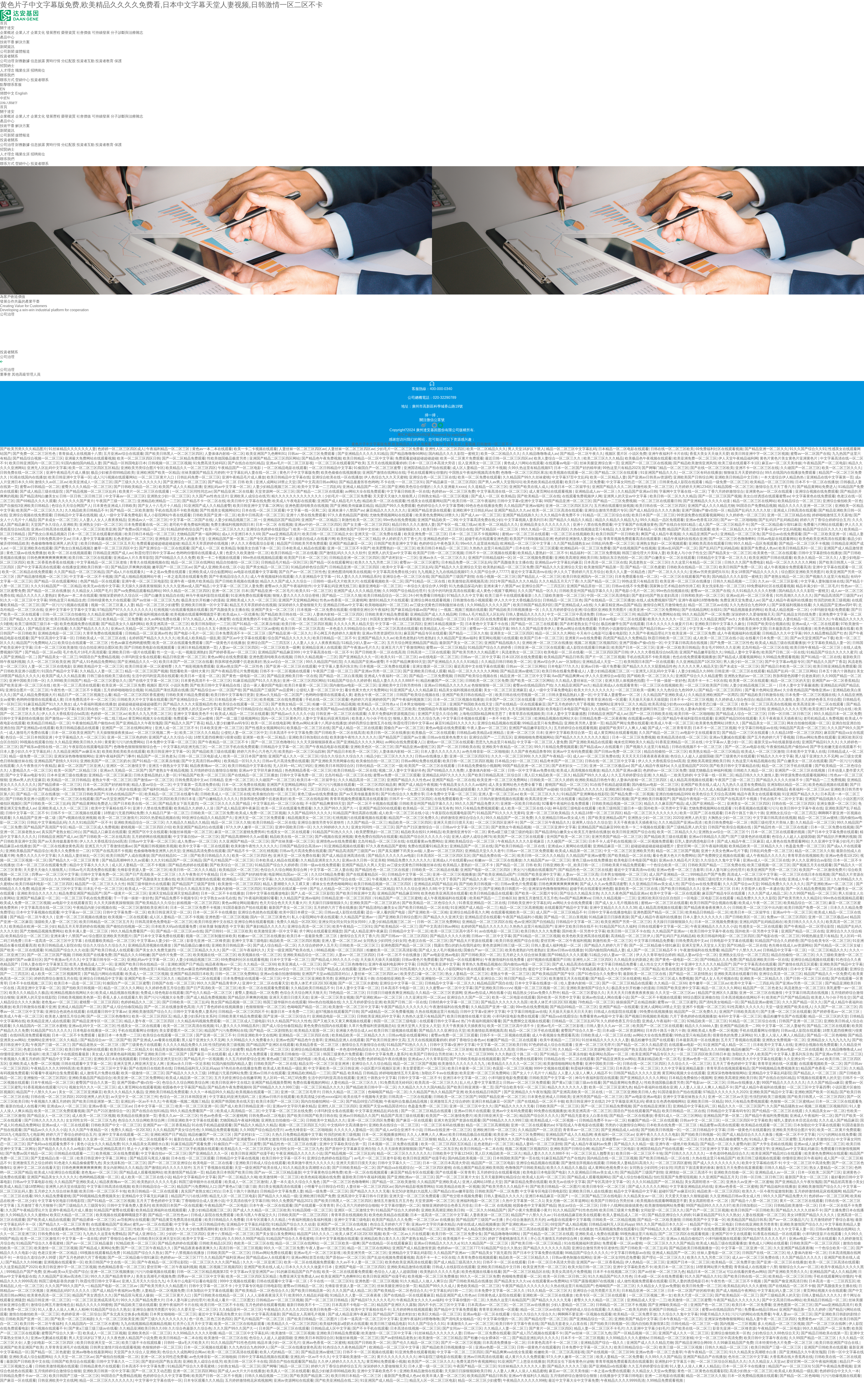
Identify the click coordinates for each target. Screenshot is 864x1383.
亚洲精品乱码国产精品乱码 (435, 884)
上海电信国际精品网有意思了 (483, 714)
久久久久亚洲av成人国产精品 (187, 586)
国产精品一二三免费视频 (825, 780)
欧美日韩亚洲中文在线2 (213, 922)
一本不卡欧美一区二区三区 (510, 718)
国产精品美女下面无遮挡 (178, 803)
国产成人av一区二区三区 (481, 515)
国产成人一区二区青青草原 (669, 728)
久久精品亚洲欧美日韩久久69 (78, 742)
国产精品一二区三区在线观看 (319, 491)
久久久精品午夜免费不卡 (560, 515)
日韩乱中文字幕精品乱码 (47, 822)
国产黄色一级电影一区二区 (243, 676)
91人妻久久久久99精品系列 (359, 576)
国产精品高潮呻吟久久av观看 (244, 837)
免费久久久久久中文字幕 (36, 855)
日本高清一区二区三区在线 (605, 562)
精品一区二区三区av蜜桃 (259, 628)
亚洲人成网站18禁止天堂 (276, 482)
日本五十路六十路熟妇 (837, 671)
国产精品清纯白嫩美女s (39, 496)
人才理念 (7, 70)
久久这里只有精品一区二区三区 (696, 562)
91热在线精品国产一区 (124, 794)
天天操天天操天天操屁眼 (648, 699)
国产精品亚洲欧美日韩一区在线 (292, 676)
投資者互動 (85, 61)
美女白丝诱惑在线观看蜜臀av (766, 496)
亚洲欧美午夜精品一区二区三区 (507, 747)
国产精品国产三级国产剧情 (452, 576)
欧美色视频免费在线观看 (79, 624)
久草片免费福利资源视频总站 (392, 714)
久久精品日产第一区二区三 (167, 813)
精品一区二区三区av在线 (708, 605)
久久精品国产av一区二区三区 (546, 860)
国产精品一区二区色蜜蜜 (645, 567)
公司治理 (7, 61)
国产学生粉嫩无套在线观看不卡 (835, 747)
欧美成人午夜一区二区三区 (672, 723)
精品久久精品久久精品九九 (616, 520)
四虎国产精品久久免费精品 (624, 638)
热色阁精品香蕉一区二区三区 (308, 770)
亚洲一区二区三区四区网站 (304, 680)
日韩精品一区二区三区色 (562, 600)
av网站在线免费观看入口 (405, 742)
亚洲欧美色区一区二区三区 (372, 747)
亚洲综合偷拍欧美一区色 (842, 501)
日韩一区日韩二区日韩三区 (81, 496)
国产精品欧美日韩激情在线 (761, 695)
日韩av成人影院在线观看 (344, 912)
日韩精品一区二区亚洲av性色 (148, 633)
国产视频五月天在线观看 (812, 865)
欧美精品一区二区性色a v (377, 704)
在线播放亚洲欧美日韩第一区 (85, 567)
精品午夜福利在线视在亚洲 (685, 539)
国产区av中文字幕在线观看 (244, 638)
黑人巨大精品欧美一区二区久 (547, 775)
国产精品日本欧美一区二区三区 (786, 666)
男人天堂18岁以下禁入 (526, 449)
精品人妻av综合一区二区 (151, 785)
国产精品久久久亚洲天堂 (29, 619)
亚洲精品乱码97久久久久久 (444, 775)
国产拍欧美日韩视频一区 (479, 884)
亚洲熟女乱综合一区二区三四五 (791, 813)
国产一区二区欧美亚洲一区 (825, 534)
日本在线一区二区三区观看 (263, 510)
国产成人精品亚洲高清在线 (344, 855)
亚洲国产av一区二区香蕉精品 (835, 680)
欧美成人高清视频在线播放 (578, 770)
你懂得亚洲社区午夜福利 (369, 610)
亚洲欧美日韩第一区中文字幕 (204, 605)
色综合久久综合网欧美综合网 (284, 870)
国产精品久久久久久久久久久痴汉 (582, 737)
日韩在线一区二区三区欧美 (672, 449)
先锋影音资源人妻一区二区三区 (142, 870)
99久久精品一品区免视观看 (662, 520)
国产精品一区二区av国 (43, 652)
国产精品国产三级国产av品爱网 (268, 690)
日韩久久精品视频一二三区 (734, 581)
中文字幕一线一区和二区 (306, 510)
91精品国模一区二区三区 (733, 487)
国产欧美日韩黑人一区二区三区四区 (174, 454)
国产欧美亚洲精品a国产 (607, 818)
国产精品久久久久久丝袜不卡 (780, 780)
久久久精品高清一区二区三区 (361, 780)
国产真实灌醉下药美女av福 (399, 851)
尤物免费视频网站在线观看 (391, 515)
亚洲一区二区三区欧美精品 (547, 813)
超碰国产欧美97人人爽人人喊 (622, 728)
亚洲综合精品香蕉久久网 (469, 912)
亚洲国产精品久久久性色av (408, 780)
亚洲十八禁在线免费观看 (306, 515)
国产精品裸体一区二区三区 (59, 785)
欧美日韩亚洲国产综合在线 (633, 832)
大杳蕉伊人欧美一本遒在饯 (762, 889)
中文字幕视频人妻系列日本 (525, 520)
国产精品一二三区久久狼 (342, 595)
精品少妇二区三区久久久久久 (389, 756)
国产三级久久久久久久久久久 (137, 482)
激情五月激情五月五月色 (538, 898)
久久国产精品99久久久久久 (309, 813)
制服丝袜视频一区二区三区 (191, 832)
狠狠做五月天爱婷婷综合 (743, 472)
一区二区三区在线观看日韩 (659, 501)
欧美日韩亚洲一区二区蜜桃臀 (149, 666)
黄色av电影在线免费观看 (445, 728)
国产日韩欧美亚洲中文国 (747, 628)
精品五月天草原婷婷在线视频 (205, 543)
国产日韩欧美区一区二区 (745, 917)
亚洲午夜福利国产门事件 (115, 756)
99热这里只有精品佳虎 (67, 600)
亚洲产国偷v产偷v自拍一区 (704, 510)
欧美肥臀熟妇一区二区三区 (393, 548)
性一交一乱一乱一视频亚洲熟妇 (182, 652)
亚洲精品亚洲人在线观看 (321, 647)
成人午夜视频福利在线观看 (271, 576)
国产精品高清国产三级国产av (352, 851)
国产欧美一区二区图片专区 (536, 893)
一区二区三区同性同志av (192, 491)
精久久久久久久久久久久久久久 (297, 496)
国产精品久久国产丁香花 (826, 662)
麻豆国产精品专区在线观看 (425, 633)
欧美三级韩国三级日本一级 (36, 624)
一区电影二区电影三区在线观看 (709, 898)
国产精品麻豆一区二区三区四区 (451, 482)
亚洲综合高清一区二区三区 (309, 926)
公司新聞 (7, 51)
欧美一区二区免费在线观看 (479, 477)
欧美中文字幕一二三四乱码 (319, 487)
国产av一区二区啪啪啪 (738, 520)
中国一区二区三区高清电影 (608, 595)
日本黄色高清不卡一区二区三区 (206, 680)
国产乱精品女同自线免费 (796, 614)
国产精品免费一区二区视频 (632, 794)
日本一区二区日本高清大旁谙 (432, 463)
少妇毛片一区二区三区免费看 (399, 449)
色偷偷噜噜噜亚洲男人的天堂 (55, 543)
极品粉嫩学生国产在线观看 (622, 624)
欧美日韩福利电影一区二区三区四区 (44, 884)
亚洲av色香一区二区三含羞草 (680, 870)
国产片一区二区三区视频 (605, 657)
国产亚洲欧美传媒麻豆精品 (351, 506)
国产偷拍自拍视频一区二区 (127, 926)
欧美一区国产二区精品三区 (76, 770)
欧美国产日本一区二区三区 (305, 558)
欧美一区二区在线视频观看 (69, 553)
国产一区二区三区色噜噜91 (273, 742)
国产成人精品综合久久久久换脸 (654, 510)
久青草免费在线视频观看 (103, 633)
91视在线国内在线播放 (28, 477)
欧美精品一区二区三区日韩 (771, 482)
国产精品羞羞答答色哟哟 (359, 482)
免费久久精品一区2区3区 (297, 922)
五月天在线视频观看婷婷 (387, 463)
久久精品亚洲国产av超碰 (107, 614)
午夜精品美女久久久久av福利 (462, 785)
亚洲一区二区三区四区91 (469, 756)
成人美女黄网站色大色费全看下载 (515, 785)
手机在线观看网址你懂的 (427, 472)
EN (7, 98)
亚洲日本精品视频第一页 (443, 624)
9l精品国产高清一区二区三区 (802, 728)
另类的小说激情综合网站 (618, 628)
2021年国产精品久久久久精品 (513, 581)
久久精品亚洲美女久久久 (320, 860)
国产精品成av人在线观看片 (602, 747)
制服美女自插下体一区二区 (258, 548)
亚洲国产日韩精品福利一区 (489, 558)
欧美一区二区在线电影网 (270, 723)
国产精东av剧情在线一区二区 (43, 747)
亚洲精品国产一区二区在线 (471, 846)
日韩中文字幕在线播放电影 (267, 893)
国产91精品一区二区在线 (425, 581)
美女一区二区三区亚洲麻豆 (505, 690)
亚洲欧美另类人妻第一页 (584, 723)
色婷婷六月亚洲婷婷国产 (370, 699)
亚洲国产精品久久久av (512, 510)
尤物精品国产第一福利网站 (198, 534)
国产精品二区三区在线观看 (616, 472)
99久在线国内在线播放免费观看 (791, 472)
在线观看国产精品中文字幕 (566, 907)
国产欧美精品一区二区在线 (538, 496)
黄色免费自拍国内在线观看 (376, 837)
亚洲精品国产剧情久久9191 (56, 761)
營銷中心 (22, 80)
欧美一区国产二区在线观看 (701, 813)
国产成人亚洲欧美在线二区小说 (219, 567)
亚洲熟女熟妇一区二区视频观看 (661, 543)
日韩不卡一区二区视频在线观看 (490, 553)
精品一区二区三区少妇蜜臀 (157, 605)
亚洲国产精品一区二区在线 (453, 780)
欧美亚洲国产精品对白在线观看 (198, 827)
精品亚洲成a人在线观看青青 (615, 685)
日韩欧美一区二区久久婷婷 (551, 780)
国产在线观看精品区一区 (366, 874)
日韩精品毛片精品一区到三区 (284, 562)
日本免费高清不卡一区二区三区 (241, 633)
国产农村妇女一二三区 (399, 558)
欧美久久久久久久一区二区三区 (673, 619)
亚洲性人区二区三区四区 (445, 449)
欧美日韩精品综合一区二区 (385, 595)
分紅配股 (68, 61)
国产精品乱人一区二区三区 (539, 576)
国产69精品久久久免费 (445, 770)
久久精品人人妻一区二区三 (101, 671)
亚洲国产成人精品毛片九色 (338, 501)
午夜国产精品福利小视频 (522, 917)
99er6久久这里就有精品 (479, 543)
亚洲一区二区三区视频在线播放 (81, 917)
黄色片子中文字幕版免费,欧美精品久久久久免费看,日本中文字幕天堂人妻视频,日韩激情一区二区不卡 (161, 5)
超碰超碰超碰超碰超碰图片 (139, 704)
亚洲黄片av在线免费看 (583, 638)
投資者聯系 (40, 80)
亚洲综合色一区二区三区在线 (432, 477)
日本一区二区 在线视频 (274, 524)
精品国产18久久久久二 (178, 628)
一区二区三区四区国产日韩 (606, 652)
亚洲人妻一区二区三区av (498, 794)
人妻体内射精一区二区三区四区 (338, 614)
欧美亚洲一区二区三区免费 (693, 633)
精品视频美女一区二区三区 (309, 818)
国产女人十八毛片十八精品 (160, 506)
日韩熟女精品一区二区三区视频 (443, 496)
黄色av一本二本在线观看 (212, 449)
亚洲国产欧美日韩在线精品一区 (467, 695)
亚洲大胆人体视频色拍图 (624, 680)
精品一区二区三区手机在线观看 (787, 766)
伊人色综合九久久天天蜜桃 (385, 477)
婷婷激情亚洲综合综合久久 (530, 619)
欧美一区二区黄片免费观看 (461, 458)
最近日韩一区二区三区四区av (508, 458)
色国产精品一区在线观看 (100, 581)
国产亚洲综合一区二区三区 (184, 482)
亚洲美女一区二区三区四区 (511, 633)
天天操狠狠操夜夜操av (114, 733)
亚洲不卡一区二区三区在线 (756, 468)
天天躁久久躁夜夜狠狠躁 (141, 586)
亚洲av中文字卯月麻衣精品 (261, 770)
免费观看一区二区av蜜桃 (193, 718)
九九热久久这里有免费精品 (743, 785)
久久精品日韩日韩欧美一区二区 (506, 662)
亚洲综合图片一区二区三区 (27, 690)
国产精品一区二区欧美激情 (131, 510)
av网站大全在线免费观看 (365, 491)
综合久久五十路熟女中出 (217, 628)
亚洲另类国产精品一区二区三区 (617, 837)
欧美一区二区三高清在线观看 (76, 685)
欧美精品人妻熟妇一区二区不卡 (543, 553)
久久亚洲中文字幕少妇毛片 (832, 841)
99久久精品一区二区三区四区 (544, 529)
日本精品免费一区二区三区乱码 (466, 562)
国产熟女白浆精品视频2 (47, 534)
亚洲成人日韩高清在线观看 (795, 510)
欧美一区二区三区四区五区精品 (93, 468)
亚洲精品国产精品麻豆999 (279, 652)
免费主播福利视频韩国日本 (232, 524)
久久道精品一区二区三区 (487, 487)
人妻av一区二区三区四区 (239, 647)
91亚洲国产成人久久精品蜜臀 (207, 506)
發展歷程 (53, 32)
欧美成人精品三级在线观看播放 (780, 643)
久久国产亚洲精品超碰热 (496, 789)
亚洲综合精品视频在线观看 (498, 723)
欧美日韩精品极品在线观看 (78, 728)
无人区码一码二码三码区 (293, 766)
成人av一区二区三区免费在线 (596, 756)
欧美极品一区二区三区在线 (308, 728)
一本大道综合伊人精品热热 (782, 477)
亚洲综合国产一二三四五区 (543, 586)
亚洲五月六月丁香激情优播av (108, 846)
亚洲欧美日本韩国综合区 (334, 766)
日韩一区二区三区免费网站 (438, 922)
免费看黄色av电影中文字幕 (53, 709)
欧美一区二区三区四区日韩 (138, 458)
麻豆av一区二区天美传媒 (781, 463)
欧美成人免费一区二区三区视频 (260, 813)
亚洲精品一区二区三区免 (740, 534)
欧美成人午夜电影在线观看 (293, 501)
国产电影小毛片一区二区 (635, 591)
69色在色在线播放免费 (484, 506)
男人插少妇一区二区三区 (743, 662)
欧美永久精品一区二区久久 (815, 558)
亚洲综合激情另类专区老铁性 (321, 822)
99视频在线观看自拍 (36, 742)
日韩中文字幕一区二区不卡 (27, 813)
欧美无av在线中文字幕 (101, 586)
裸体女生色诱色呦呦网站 (332, 884)
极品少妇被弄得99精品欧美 (113, 472)
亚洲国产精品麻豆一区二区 (350, 543)
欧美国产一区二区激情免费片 (822, 870)
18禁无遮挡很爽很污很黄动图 (217, 737)
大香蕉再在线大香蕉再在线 (759, 619)
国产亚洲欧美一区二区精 (428, 912)
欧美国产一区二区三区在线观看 (430, 766)
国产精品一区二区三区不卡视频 (804, 543)
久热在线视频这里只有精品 (591, 529)
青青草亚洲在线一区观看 (607, 699)
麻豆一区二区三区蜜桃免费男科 (239, 832)
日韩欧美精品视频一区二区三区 (617, 803)
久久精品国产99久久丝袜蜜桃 (526, 477)
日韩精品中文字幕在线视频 (75, 515)
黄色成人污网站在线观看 (523, 463)
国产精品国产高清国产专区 (45, 827)
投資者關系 (9, 56)
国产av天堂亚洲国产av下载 (812, 638)
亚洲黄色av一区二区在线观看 (769, 491)
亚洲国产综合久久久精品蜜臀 (698, 676)
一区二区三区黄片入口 (156, 477)
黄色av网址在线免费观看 (576, 628)
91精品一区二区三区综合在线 (606, 515)
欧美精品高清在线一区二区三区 (682, 737)
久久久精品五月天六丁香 (558, 581)
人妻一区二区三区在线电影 (49, 666)
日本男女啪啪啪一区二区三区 (424, 704)
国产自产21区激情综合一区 (418, 827)
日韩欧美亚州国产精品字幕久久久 (586, 591)
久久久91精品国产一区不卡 (90, 822)
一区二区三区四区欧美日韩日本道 (169, 799)
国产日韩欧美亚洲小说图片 (27, 799)
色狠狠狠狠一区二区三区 (491, 685)
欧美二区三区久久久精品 (603, 458)
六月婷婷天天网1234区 (693, 487)
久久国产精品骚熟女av (571, 543)
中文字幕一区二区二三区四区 (398, 624)
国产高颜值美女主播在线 (513, 562)
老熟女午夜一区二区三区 (374, 695)
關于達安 (7, 28)
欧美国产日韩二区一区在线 (783, 652)
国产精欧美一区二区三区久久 (650, 676)
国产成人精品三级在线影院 (42, 491)
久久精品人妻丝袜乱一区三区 (579, 680)
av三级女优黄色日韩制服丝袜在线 (437, 605)
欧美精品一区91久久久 (242, 761)
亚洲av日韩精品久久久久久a (447, 685)
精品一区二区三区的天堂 (790, 680)
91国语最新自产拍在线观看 (245, 907)
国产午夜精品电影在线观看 (327, 747)
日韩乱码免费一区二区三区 (198, 477)
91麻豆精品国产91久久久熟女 (257, 680)
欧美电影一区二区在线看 (563, 652)
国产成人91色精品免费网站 (94, 662)
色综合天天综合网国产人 (71, 506)
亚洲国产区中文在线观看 (148, 832)
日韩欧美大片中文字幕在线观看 (142, 699)
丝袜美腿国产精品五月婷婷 (203, 472)
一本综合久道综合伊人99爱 (425, 586)
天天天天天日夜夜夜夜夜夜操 (645, 756)
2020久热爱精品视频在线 (160, 818)
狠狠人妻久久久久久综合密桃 (296, 595)
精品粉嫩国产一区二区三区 (442, 680)
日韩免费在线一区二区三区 (22, 472)
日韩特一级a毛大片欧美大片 (335, 581)
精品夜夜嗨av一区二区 (208, 766)
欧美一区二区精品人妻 (608, 477)
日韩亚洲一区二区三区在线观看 (539, 647)
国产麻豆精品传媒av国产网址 (415, 610)
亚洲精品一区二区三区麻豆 (110, 775)
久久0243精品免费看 (327, 874)
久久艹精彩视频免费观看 (194, 666)
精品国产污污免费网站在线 (658, 614)
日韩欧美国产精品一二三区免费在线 (716, 865)
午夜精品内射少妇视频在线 (94, 907)
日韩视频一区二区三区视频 (169, 463)
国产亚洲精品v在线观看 (35, 728)
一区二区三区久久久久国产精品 (225, 803)
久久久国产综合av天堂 (741, 884)
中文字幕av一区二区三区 (125, 496)
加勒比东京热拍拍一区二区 (621, 558)
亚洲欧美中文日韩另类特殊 (400, 685)
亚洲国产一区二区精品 (320, 520)
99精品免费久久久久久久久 (409, 860)
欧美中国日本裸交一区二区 (300, 912)
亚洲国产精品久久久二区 (612, 487)
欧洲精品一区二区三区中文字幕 (525, 543)
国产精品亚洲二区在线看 (233, 491)
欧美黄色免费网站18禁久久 (437, 515)
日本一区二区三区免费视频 (633, 737)
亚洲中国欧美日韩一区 (27, 680)
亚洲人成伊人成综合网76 (472, 837)
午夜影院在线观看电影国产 (90, 747)
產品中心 (7, 37)
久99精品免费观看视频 (781, 657)
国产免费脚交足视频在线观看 (721, 855)
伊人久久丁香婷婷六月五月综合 (579, 572)
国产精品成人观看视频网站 (739, 657)
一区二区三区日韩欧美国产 (82, 794)
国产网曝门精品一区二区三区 (665, 468)
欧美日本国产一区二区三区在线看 (186, 662)
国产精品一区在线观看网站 (56, 581)
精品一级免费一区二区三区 (726, 482)
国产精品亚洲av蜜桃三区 (520, 671)
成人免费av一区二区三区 (197, 841)
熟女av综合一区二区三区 (283, 662)
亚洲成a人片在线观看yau (452, 860)
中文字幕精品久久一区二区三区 (80, 737)
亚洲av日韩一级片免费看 (601, 666)
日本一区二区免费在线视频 (243, 785)
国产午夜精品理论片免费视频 (234, 671)
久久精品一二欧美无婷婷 (672, 775)
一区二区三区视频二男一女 (156, 733)
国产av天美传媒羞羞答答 (359, 794)
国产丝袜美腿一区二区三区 (292, 841)
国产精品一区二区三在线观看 (534, 624)
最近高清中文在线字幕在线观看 (479, 666)
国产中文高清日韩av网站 (317, 482)
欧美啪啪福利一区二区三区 (386, 605)
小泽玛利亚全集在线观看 (141, 657)
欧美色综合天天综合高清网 (713, 794)
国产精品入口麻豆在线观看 (104, 832)
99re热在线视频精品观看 (262, 558)
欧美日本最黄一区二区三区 (306, 685)
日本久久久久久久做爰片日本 (669, 624)
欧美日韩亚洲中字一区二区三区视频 (760, 454)
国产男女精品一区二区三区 (267, 567)
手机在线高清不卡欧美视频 (176, 510)
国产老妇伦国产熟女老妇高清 (655, 595)
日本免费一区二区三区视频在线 (810, 695)
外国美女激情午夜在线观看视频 (395, 619)
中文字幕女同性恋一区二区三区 (631, 482)
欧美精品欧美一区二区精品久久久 (756, 846)
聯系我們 (7, 75)
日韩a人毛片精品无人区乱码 (481, 614)
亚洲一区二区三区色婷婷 (127, 737)
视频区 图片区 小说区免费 (625, 454)
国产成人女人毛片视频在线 (617, 903)
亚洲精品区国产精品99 (281, 520)
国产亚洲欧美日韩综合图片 (399, 917)
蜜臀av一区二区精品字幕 (489, 628)
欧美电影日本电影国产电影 (567, 709)
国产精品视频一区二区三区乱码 (91, 491)
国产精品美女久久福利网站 (122, 624)
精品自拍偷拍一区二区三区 (237, 562)
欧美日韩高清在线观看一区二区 (75, 619)
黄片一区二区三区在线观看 (72, 799)
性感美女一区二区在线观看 (289, 832)
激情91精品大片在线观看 (389, 600)
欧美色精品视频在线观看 (828, 785)
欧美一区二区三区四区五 (313, 529)
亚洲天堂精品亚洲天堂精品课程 (173, 893)
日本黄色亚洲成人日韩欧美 (114, 506)
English (21, 93)
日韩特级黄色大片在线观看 (108, 600)
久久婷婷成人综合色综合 (734, 699)
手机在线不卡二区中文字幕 (781, 799)
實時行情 (53, 61)
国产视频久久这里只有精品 (827, 576)
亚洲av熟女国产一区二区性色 (240, 666)
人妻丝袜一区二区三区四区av (302, 449)
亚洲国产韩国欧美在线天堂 (471, 704)
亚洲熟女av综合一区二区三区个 (723, 832)
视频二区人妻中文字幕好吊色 (401, 770)
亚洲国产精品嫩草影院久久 (700, 652)
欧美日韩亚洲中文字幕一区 (69, 477)
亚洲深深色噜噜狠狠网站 (74, 756)
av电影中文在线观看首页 (700, 733)
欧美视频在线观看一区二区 (571, 472)
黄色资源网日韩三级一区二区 (655, 709)
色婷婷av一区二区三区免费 (453, 491)
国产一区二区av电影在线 (745, 747)
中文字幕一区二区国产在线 (191, 520)
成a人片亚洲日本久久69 (241, 534)
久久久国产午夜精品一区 (551, 756)
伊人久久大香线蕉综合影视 (253, 543)
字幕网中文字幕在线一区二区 (682, 491)
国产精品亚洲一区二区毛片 (272, 591)
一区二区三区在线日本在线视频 (804, 874)
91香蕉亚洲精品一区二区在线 (679, 742)
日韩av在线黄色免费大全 (447, 737)
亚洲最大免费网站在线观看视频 (90, 458)
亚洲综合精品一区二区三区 (443, 619)
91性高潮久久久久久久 (794, 595)
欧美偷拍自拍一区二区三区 (377, 761)
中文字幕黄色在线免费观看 (813, 496)
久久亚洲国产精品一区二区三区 (244, 841)
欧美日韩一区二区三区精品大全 (327, 534)
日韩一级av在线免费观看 (320, 865)
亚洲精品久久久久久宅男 (787, 709)
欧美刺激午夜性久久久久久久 (353, 737)
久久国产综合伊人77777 (489, 572)
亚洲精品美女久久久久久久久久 (545, 524)
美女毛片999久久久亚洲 (720, 647)
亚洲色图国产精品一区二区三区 (658, 912)
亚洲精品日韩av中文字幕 (343, 605)
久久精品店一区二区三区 (815, 822)
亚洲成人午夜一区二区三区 (810, 879)
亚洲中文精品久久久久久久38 (613, 907)
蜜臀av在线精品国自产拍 (533, 685)
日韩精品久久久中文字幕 (782, 633)
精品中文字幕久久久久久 (89, 865)
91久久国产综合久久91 (808, 449)
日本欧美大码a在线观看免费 (174, 926)
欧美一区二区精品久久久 (486, 449)
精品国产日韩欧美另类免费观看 (302, 543)
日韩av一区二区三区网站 (526, 666)
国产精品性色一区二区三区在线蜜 (781, 827)
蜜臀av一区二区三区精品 (446, 647)
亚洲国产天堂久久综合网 (437, 714)
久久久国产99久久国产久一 (335, 808)
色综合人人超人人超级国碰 (691, 756)
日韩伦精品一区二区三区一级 (379, 766)
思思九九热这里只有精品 (495, 742)
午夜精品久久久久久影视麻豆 (521, 841)
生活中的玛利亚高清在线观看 (451, 591)
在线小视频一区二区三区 (496, 576)
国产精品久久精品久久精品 (571, 520)
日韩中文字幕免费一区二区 (301, 775)
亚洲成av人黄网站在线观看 (569, 846)
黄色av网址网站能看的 (240, 903)
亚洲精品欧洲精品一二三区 (158, 501)
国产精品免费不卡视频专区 (176, 898)
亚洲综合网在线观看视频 (430, 600)
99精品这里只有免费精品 (542, 723)
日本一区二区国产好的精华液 (577, 468)
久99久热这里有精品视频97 (530, 468)
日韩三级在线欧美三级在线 (108, 676)
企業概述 (7, 32)
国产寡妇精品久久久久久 (266, 926)
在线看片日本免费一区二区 (766, 638)
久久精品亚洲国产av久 (700, 534)
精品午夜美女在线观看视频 (758, 794)
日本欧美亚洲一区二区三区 (221, 728)
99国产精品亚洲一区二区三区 (567, 501)
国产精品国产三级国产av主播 (401, 737)
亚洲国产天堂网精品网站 (298, 600)
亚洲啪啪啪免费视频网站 (534, 737)
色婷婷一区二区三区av (108, 714)
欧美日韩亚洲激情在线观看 (198, 879)
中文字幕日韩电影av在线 (758, 728)
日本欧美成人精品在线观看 (303, 548)
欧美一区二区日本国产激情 (244, 756)
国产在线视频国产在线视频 (634, 548)
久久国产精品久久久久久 (89, 628)
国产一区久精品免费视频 (805, 889)
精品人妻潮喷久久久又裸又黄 (286, 884)
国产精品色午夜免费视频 (321, 458)
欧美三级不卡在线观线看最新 (509, 595)
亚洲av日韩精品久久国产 (709, 837)
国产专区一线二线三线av (457, 524)
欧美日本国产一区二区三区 (653, 515)
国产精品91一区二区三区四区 (208, 789)
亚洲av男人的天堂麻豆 (27, 780)
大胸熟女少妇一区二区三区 (729, 818)
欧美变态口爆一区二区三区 (717, 704)
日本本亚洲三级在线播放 (67, 775)
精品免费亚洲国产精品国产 (80, 893)
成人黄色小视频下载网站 (496, 591)
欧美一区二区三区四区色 (251, 855)
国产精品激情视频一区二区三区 (42, 576)
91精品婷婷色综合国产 (184, 529)
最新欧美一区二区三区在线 (637, 889)
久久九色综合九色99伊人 (750, 605)
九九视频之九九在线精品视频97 (443, 572)
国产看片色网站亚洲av (763, 690)
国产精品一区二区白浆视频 (340, 676)
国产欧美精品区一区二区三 (395, 926)
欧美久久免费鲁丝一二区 (70, 851)
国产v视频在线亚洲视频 (77, 818)
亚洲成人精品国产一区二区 (364, 487)
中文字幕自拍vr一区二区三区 (196, 837)
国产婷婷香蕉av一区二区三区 (232, 652)
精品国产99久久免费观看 (395, 506)
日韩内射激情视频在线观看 (501, 799)
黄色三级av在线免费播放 (26, 553)
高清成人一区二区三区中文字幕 (752, 874)
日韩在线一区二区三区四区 (793, 803)
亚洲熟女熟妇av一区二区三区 (747, 676)
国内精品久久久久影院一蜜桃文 (453, 454)
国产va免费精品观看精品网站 (137, 591)
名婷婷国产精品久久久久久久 (152, 638)
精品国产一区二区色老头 (156, 756)
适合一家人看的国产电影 (263, 685)
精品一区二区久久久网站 (555, 633)
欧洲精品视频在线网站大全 (556, 718)
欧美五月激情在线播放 (592, 832)
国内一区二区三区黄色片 (280, 718)
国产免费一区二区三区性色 (35, 454)
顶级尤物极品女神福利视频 (709, 770)
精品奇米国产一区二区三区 (561, 761)
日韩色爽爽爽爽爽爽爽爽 (47, 558)
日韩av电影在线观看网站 (777, 539)
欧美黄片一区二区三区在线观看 (144, 491)
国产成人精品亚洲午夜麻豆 (237, 808)
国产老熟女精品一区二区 (784, 576)
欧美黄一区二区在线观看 (749, 680)
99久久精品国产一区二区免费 (705, 614)
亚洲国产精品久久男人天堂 (363, 865)
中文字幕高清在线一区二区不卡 (328, 652)
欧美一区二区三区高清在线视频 (766, 704)
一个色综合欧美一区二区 (666, 865)
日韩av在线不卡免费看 (630, 586)
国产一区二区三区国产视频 (719, 496)
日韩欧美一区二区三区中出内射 (757, 907)
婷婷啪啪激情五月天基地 (832, 515)
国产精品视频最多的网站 (743, 610)
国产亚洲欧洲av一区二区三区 (830, 884)
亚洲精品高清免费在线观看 (203, 851)
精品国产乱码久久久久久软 (749, 510)
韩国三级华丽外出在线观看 (148, 884)
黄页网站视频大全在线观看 (149, 718)
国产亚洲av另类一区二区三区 (377, 671)
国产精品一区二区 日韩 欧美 (231, 482)
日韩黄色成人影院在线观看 (681, 482)
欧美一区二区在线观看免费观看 (178, 643)
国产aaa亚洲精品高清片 (281, 534)
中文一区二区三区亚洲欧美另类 (629, 851)
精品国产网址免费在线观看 (627, 723)
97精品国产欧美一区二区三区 (202, 775)
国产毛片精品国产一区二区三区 (228, 860)
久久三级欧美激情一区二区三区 (559, 595)
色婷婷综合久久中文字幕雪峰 (440, 506)
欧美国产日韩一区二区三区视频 (438, 553)
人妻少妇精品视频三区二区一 (237, 520)
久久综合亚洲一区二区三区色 (152, 709)
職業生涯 (22, 70)
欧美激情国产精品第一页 (603, 567)
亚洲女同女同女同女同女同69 (342, 922)
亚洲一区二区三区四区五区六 (568, 506)
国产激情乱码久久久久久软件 (342, 553)
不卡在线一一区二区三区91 (402, 482)
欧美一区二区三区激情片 (118, 818)
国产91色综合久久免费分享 (402, 794)
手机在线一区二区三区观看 (327, 699)
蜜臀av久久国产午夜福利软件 (288, 586)
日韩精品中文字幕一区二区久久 (722, 558)
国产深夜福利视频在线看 (791, 605)
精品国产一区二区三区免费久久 (413, 818)
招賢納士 (7, 66)
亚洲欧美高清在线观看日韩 (710, 543)
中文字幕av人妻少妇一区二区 (728, 742)
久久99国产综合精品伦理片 (404, 591)
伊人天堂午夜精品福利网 (738, 458)
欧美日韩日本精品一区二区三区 (149, 534)
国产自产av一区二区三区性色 (302, 572)
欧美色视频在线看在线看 (834, 628)
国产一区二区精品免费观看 (183, 458)
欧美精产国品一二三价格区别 (492, 898)
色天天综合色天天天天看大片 (283, 903)
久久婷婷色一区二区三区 (745, 515)
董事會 (5, 374)
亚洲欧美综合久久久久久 (37, 893)
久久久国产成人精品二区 (768, 893)
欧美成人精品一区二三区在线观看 (242, 714)
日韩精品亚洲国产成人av (113, 553)
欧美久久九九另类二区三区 (376, 562)
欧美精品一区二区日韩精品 (68, 780)
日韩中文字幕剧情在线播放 (820, 553)
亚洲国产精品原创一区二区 (588, 586)
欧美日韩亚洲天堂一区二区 (169, 912)
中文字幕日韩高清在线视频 (686, 643)
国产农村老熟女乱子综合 (579, 624)
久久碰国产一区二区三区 (800, 468)
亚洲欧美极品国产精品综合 (27, 851)
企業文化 (38, 32)
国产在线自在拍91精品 (246, 463)
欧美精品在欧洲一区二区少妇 (344, 619)
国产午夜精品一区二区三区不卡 (223, 742)
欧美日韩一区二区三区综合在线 (448, 529)
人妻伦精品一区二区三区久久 (806, 619)
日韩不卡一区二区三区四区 (410, 799)
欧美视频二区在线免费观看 (281, 699)
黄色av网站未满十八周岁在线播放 (319, 723)
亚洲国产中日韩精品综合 (242, 709)
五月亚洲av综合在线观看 (123, 454)
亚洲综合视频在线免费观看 (816, 491)
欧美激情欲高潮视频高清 (468, 581)
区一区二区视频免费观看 (533, 558)
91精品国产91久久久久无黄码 (500, 813)
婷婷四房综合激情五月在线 (370, 723)
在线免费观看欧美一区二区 (456, 799)
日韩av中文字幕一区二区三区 (465, 827)
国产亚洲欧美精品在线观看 (590, 742)
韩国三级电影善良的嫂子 (677, 789)
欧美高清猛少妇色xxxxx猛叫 (670, 704)
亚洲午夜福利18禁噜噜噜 (698, 600)
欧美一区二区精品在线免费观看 (27, 572)
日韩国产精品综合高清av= (300, 846)
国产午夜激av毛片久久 (361, 647)
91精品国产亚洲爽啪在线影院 (585, 794)
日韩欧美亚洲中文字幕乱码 (529, 903)
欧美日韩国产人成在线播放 (127, 855)
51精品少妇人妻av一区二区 (363, 643)
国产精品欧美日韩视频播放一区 (514, 610)
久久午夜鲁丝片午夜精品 (36, 766)
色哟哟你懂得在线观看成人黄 (200, 553)
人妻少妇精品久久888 (695, 671)
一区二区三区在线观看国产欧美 (340, 463)
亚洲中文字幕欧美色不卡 (193, 714)
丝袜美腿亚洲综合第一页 (599, 463)
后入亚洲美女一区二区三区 (480, 463)
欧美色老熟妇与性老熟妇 (415, 638)
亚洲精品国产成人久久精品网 (433, 614)
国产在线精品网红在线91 (702, 610)
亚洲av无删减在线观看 (727, 737)
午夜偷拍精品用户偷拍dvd (93, 723)
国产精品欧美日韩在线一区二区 (286, 614)
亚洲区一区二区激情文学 (126, 766)
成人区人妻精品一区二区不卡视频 (479, 468)
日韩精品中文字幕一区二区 (282, 747)
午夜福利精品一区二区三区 (168, 449)
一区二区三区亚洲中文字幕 (554, 827)
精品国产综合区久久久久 (822, 529)
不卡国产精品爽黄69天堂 (406, 662)
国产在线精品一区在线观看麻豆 (520, 704)
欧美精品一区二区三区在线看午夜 (171, 794)
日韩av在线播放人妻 (431, 756)
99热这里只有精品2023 (621, 468)
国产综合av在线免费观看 (781, 534)
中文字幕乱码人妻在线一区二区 (252, 472)
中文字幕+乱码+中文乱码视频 (777, 529)
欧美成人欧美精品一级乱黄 (198, 638)
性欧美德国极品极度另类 (227, 458)
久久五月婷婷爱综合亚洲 (562, 610)
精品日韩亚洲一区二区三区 (184, 657)
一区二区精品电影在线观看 (285, 468)
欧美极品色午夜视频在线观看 (648, 458)
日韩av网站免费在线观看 (816, 737)
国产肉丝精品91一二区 (170, 855)
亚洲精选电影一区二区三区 (59, 633)
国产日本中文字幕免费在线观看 (833, 832)
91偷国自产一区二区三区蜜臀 (378, 468)
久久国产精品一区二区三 (600, 581)
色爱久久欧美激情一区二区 (247, 553)
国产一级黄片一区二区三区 (125, 893)
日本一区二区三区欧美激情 (55, 647)
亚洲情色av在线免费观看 (336, 841)
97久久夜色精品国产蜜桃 (348, 515)
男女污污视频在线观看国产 (534, 870)
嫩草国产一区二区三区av (172, 567)
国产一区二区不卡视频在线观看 (372, 803)
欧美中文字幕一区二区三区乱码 (407, 567)
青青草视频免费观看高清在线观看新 (632, 539)
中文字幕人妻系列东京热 (338, 666)
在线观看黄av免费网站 (424, 841)
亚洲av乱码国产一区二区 (677, 548)
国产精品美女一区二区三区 (730, 553)
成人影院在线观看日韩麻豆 (588, 647)
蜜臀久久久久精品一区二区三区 (86, 487)
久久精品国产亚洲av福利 (524, 506)
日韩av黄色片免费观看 (518, 884)
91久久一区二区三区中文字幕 (23, 600)
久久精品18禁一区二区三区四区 (796, 733)
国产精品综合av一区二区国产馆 (215, 690)
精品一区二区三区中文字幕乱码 (571, 449)
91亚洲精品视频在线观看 (344, 846)
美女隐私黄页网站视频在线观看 (258, 789)
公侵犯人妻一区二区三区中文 (319, 690)
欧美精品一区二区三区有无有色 (428, 808)
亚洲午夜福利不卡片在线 (668, 454)
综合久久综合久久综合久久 (342, 756)
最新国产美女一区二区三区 (460, 643)
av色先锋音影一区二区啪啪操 (485, 751)
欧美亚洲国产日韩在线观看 (770, 558)
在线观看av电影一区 (561, 463)
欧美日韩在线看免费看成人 (563, 671)
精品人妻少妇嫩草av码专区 (227, 723)
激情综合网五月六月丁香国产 (436, 879)
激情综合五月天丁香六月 (775, 487)
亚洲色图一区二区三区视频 (226, 917)
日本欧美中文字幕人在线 (806, 751)
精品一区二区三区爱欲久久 (105, 680)
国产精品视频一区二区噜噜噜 (61, 789)
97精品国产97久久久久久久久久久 (124, 610)
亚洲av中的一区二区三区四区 (317, 524)
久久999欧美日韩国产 (64, 680)
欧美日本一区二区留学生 (570, 487)
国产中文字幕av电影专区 (785, 662)
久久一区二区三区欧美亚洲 (94, 529)
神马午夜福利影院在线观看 (207, 595)
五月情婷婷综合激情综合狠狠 (213, 770)
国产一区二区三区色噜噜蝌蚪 (732, 539)
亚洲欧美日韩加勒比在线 (308, 737)
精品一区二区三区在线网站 (754, 501)
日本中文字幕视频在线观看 (37, 912)
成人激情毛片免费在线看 (29, 733)
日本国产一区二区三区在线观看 (511, 699)
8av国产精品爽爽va (567, 676)
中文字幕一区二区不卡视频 (90, 576)
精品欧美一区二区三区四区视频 (603, 799)
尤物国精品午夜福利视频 (437, 709)
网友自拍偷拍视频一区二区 (808, 723)
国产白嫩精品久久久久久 (218, 799)
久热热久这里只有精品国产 (491, 548)
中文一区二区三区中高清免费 (570, 614)
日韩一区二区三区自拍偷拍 (64, 614)
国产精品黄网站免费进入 (816, 487)
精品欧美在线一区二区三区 (291, 837)
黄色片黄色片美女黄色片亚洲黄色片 (789, 458)
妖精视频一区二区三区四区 (198, 903)
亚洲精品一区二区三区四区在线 (487, 922)
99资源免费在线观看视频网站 (700, 515)
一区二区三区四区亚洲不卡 (496, 822)
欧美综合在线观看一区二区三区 (83, 643)
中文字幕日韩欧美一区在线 (408, 491)
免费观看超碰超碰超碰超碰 (416, 458)
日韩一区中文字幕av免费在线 (531, 770)
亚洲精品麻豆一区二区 (611, 846)
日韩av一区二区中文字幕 (480, 657)
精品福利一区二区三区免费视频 (595, 553)
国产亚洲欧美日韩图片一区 (504, 889)
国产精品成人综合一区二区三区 (741, 714)
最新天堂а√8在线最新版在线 (777, 742)
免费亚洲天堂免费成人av (740, 600)
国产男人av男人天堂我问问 (500, 482)
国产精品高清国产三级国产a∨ (838, 595)
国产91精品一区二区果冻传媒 (256, 624)
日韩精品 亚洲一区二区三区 (231, 780)
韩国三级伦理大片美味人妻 (643, 553)
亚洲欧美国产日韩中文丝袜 (357, 529)
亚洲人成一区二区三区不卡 (176, 728)
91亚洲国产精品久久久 (658, 472)
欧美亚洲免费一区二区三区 (695, 458)
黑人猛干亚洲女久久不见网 (816, 756)
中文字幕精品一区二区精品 (372, 889)
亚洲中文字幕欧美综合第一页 (568, 733)
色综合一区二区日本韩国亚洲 (29, 737)
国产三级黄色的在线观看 (750, 837)
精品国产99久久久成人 (591, 775)
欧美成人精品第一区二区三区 (578, 851)
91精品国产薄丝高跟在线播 (167, 690)
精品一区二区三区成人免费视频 (93, 827)
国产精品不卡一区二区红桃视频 (252, 851)
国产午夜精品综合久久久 (228, 576)
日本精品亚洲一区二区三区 (236, 699)
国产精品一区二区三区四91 (720, 690)
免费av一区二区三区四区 (786, 917)
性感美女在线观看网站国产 (428, 501)
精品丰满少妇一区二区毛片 (817, 586)
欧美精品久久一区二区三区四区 (191, 468)
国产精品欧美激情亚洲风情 (694, 463)
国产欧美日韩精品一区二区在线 (520, 846)
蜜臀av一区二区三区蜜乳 (419, 562)
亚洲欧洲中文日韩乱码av (472, 510)
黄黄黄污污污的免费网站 (124, 742)
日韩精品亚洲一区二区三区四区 (354, 558)
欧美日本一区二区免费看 (584, 482)
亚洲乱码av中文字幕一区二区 (227, 487)
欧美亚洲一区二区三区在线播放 (685, 581)
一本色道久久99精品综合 (346, 628)
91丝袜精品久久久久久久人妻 (72, 449)
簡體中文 (7, 93)
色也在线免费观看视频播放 (694, 657)
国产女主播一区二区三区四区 (366, 524)
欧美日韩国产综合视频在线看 (713, 903)
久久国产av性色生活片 (210, 496)
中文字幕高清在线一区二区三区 (502, 491)
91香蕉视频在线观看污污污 (756, 808)
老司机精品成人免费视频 (823, 718)
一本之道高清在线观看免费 (185, 576)
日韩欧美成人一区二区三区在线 (101, 638)
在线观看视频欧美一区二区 (381, 581)
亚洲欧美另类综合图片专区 (142, 468)
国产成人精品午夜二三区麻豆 (740, 841)
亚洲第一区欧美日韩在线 (520, 803)
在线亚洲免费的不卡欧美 (252, 619)
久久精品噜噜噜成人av (540, 454)
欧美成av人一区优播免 (241, 614)
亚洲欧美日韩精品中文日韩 (737, 477)
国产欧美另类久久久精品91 (799, 898)
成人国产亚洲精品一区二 (705, 803)
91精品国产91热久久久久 (333, 832)
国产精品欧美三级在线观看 (213, 751)
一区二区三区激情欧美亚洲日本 (143, 907)
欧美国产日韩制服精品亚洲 (531, 539)
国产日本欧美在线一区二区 (135, 803)
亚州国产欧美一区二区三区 (568, 837)
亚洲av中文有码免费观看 (572, 751)
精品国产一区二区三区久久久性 (100, 884)
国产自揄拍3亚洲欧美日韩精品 (25, 506)
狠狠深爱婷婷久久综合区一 (120, 595)
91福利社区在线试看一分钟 (285, 889)
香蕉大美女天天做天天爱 (709, 454)
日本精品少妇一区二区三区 (516, 761)
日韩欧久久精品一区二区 (753, 770)
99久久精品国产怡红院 (324, 662)
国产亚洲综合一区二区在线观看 (164, 548)
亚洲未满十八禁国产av (346, 510)
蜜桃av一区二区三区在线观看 (525, 534)
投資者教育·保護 (108, 61)
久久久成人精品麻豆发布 (718, 789)
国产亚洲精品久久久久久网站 (359, 742)
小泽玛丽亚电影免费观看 (829, 610)
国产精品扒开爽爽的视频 (130, 567)
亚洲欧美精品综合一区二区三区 (139, 822)
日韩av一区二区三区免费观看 (312, 454)
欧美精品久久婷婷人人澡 (194, 808)
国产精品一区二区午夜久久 (581, 454)
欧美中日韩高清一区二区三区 (261, 515)
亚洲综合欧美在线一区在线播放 (337, 477)
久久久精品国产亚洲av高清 (680, 822)
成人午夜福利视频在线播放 (94, 704)
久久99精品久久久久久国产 (489, 605)
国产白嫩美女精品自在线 (164, 595)
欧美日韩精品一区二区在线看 (294, 553)
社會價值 (83, 32)
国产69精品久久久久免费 (175, 558)
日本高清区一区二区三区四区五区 (443, 855)
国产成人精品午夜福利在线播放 (787, 600)
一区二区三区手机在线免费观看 (233, 747)
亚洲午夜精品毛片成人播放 (67, 472)
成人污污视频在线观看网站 (114, 477)
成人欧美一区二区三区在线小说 (718, 638)
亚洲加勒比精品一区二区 (787, 785)
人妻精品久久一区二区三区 (30, 770)
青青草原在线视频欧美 (526, 714)
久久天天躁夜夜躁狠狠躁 (113, 903)
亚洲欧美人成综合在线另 (250, 496)
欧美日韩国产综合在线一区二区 (345, 879)
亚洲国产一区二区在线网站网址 (127, 728)
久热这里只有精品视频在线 (753, 761)
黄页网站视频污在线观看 (498, 638)
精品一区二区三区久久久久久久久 (651, 813)
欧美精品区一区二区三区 (239, 870)
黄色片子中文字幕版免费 (299, 472)
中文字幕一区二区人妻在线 (331, 870)
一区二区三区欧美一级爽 (280, 647)
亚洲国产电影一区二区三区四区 (485, 870)
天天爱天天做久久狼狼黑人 (394, 496)
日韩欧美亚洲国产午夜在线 (764, 879)
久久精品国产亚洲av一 (358, 917)
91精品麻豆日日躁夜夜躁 (609, 917)
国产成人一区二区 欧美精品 (493, 496)
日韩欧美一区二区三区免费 (486, 680)
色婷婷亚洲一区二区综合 (32, 879)
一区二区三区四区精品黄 (376, 785)
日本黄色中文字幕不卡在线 (487, 624)
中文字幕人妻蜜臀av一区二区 (617, 695)
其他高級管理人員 (26, 374)
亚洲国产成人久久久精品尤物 (711, 506)
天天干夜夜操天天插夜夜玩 (780, 718)
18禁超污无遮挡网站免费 (124, 813)
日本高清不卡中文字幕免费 (291, 733)
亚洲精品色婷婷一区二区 (443, 539)
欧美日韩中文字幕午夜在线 (801, 808)
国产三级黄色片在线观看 (735, 756)
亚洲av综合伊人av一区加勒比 (556, 662)
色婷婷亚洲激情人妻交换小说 (578, 539)
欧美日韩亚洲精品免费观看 (834, 666)
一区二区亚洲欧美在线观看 (30, 548)
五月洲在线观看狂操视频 (614, 506)
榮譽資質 (68, 32)
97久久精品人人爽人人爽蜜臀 (206, 619)
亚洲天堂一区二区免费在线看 (378, 534)
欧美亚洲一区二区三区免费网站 (654, 610)
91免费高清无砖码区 (209, 463)
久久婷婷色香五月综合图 (821, 699)
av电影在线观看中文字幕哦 (255, 572)
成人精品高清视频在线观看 (691, 780)
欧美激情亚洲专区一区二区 (464, 832)
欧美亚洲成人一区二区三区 (90, 482)
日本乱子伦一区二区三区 (103, 889)
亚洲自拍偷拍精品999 (672, 794)
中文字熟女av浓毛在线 (218, 898)
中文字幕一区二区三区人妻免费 (237, 586)
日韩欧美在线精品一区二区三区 (692, 567)
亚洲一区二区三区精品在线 (788, 515)
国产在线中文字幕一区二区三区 (153, 680)
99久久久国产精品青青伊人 (533, 628)
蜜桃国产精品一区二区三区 (566, 785)
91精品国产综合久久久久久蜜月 (831, 652)
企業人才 (22, 32)
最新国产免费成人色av (758, 548)
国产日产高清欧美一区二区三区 (151, 874)
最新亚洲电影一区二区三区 (380, 586)
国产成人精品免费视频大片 (34, 695)
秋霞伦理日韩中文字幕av (154, 553)
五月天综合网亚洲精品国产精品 (412, 643)
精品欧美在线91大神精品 (421, 832)
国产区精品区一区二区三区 (497, 529)
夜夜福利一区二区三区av (809, 789)
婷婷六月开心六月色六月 (257, 751)
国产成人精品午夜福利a (650, 766)
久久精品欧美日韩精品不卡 (86, 510)
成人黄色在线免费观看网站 (787, 841)
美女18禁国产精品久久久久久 (755, 572)
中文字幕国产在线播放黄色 (635, 524)
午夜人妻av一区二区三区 (487, 728)
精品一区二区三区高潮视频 (521, 907)
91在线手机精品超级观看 (610, 785)
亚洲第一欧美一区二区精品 (265, 737)
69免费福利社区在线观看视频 (719, 449)
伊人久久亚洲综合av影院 (605, 676)
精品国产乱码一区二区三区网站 (792, 671)
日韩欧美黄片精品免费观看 (386, 614)
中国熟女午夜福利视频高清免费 (474, 472)
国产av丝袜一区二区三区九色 (155, 600)
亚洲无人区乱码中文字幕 (47, 468)
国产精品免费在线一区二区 (493, 855)
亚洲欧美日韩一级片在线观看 (131, 652)
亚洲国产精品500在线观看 (736, 718)
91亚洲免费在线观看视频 (251, 595)
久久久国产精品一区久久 (537, 591)
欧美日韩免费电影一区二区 (726, 822)
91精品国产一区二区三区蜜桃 (398, 898)
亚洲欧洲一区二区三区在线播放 (547, 643)
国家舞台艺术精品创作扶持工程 (675, 586)
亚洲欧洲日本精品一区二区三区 (630, 789)
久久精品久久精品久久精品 (187, 822)
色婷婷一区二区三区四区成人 (121, 449)
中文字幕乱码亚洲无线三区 (335, 586)
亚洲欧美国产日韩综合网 (693, 477)
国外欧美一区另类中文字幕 (665, 808)
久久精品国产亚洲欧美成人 (664, 695)
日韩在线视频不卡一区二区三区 (697, 747)
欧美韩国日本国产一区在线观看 (649, 662)
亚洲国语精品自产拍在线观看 (427, 468)
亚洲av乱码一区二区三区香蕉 (750, 595)
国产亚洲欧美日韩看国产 (650, 799)
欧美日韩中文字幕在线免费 (248, 501)
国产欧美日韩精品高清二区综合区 (495, 775)
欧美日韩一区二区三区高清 (302, 628)
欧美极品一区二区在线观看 (433, 733)
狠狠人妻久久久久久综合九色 (417, 718)
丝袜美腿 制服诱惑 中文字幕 (221, 926)
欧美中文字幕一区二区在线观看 (204, 846)
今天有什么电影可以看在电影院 (601, 633)
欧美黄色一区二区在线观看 (774, 553)
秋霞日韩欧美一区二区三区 (669, 638)
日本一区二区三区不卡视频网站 (474, 534)
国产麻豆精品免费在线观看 (575, 619)
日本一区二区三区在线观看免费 (42, 865)
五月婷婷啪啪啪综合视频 (123, 690)
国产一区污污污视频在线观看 (65, 605)
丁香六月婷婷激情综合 (726, 491)
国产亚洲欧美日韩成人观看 (424, 671)
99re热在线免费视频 (399, 520)
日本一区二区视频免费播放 (716, 922)
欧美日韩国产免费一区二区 (740, 567)
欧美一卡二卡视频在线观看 (255, 449)
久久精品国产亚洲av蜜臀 (364, 662)
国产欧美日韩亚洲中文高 (355, 893)
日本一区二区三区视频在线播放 (458, 699)
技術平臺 (7, 42)
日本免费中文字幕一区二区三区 (171, 742)
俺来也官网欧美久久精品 (634, 742)
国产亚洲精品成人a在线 (573, 605)
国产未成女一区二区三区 (57, 520)
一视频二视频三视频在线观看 (463, 610)
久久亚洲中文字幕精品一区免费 (640, 529)
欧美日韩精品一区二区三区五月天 (108, 543)
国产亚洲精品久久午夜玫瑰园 (139, 723)
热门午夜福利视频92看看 (258, 898)
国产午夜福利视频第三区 (411, 699)
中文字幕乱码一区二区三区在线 (278, 803)
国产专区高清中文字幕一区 (272, 539)
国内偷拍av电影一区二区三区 (352, 685)
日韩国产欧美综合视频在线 (768, 624)
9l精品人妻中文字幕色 (742, 652)
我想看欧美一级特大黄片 (189, 671)
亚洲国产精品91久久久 (820, 742)
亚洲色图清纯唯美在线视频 (306, 506)
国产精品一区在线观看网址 (331, 562)
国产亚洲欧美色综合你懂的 (409, 487)
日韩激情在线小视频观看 (472, 600)
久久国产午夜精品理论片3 (649, 633)
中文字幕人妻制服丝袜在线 (822, 581)
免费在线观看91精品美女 (428, 846)
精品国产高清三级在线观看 (688, 529)
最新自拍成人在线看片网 (315, 539)
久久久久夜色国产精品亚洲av (624, 893)
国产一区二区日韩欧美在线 (651, 714)
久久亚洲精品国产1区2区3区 (699, 662)
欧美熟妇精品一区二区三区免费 (508, 567)
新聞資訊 (7, 47)
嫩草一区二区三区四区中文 (115, 548)
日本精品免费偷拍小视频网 (479, 766)
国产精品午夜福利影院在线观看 (687, 718)
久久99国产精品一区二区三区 (813, 893)
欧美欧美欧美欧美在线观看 (123, 751)
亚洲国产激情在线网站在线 (383, 472)
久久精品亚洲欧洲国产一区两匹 (713, 695)
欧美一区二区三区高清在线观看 (557, 510)
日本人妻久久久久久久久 (440, 751)
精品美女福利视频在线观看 (460, 690)
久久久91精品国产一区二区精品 (56, 586)
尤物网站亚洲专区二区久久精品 (621, 704)
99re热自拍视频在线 (672, 591)
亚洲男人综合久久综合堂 (592, 822)
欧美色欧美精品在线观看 (543, 482)
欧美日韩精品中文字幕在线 (288, 477)
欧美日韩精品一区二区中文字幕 (368, 458)
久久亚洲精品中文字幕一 (315, 576)
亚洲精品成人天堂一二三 (602, 662)
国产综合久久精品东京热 (189, 889)
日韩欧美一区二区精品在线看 (435, 870)
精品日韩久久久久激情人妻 (413, 524)
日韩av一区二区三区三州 (615, 614)
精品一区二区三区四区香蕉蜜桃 (138, 695)
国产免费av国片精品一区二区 (141, 529)
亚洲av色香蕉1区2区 (702, 520)
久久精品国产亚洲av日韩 (637, 491)
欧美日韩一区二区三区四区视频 (306, 624)
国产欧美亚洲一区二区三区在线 (25, 685)
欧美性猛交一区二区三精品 (358, 539)
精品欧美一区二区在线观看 (383, 501)
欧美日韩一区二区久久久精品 (673, 496)
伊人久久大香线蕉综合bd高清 (653, 652)
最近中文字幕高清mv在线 (531, 572)
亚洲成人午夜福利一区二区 (385, 676)
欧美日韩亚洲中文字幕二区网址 (258, 506)
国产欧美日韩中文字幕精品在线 (215, 685)
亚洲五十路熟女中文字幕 (168, 766)
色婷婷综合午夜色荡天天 (439, 543)
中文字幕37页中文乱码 (570, 477)
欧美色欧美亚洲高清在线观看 (822, 539)
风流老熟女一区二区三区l (649, 562)
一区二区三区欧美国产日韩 (706, 685)
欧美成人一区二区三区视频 (146, 889)
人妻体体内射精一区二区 (224, 454)
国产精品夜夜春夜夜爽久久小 (707, 907)
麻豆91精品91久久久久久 (455, 723)
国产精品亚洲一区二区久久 (766, 449)
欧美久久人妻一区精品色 (626, 572)
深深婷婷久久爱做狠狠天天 (299, 605)
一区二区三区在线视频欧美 (572, 534)
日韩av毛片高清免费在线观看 (285, 761)
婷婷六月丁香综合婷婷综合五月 (825, 520)
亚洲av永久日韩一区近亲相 (363, 860)
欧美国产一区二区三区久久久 (39, 510)
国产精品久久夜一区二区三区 (485, 879)
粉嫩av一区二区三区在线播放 (498, 860)
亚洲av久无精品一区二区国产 (134, 628)
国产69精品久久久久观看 (36, 501)
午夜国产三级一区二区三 (115, 501)
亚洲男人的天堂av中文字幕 (625, 496)
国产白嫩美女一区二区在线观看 (669, 558)
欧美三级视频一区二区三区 (768, 865)
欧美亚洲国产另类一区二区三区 (772, 870)
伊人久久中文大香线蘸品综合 (517, 600)
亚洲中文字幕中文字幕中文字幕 (70, 610)
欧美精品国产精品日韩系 (563, 657)
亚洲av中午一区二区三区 (792, 912)
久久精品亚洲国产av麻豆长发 (76, 751)
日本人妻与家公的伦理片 (725, 870)
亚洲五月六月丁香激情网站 (402, 647)
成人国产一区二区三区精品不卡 (723, 524)
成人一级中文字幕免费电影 (120, 515)
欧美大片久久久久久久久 (593, 690)
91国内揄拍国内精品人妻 (81, 463)
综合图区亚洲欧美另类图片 (802, 572)
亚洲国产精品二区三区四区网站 (274, 458)
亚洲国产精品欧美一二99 (437, 520)
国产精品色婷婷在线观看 (188, 865)
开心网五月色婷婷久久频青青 (336, 633)
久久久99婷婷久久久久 (331, 827)
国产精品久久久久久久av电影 (391, 855)
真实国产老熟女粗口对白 (61, 832)
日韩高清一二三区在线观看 (428, 652)
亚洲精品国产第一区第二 (228, 539)
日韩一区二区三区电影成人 (199, 756)
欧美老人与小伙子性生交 (686, 553)
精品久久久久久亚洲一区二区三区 (805, 506)
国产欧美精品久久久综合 (155, 903)
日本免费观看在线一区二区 (145, 524)
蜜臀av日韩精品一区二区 (40, 487)
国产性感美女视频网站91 (220, 510)
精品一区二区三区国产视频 (146, 671)
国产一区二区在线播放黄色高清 (58, 846)
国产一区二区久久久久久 (668, 572)
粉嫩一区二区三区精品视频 (334, 704)
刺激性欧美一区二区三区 (653, 487)
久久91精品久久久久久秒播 (754, 591)
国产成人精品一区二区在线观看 (357, 728)
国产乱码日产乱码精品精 (778, 520)
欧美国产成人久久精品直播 (180, 487)
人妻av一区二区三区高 (580, 874)
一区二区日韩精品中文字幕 (330, 468)
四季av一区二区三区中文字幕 (55, 874)
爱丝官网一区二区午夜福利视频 (702, 846)
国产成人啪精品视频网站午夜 (138, 576)
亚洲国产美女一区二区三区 (273, 610)
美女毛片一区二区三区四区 (307, 789)
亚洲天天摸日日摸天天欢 (453, 822)
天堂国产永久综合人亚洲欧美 (54, 524)
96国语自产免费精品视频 (756, 506)
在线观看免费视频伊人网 (582, 496)
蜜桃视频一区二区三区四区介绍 (146, 827)
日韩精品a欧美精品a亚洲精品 (481, 733)
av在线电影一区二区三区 (439, 657)
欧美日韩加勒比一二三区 (211, 624)
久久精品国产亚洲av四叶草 (834, 605)
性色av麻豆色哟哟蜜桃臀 (131, 643)
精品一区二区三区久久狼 (231, 822)
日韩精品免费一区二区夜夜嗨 (602, 718)
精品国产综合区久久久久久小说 (424, 837)
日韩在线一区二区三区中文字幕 (610, 761)
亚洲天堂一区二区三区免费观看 (260, 818)
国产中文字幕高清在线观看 (38, 567)
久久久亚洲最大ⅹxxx (449, 487)
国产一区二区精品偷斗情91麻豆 (776, 524)
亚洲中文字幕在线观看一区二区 (837, 567)
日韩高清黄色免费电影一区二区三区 (164, 922)
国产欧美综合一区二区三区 (231, 865)
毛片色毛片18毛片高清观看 (84, 652)
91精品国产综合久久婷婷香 (490, 647)
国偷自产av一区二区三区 (404, 728)
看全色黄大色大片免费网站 (366, 690)
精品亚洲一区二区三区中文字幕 (525, 676)
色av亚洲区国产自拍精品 (534, 922)
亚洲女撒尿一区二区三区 (432, 666)
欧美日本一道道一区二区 (200, 676)
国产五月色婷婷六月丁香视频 (570, 704)
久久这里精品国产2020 (689, 766)
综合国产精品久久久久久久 (289, 638)
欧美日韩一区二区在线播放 (388, 733)
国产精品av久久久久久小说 (292, 714)
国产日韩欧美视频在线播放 (236, 581)
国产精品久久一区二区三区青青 (74, 860)
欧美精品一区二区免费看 (122, 619)
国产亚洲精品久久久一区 (359, 657)
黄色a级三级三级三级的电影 (510, 832)
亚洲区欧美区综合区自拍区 (659, 898)
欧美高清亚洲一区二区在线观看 (818, 704)
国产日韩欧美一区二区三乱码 (46, 803)
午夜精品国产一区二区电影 (824, 463)
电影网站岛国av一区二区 (288, 874)
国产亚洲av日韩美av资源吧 (649, 477)
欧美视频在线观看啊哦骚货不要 (195, 614)
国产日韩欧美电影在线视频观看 (150, 647)
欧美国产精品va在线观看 (336, 709)
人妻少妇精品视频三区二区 (274, 487)
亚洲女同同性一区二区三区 (372, 827)
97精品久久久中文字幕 (465, 595)
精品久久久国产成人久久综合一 (285, 581)
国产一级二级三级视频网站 (237, 718)
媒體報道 (22, 51)
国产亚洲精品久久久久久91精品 (363, 454)
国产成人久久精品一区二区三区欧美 (387, 709)
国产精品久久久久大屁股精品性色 (649, 666)
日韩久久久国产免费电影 (744, 562)
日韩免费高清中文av (54, 539)
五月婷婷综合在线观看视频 (575, 728)
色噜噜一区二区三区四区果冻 (524, 472)
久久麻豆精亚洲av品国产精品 (617, 605)
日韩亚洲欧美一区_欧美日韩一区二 (571, 865)
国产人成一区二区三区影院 (312, 893)
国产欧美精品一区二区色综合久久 (429, 903)
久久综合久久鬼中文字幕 (720, 860)
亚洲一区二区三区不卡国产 (348, 548)
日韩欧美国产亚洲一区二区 (214, 515)
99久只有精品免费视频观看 (556, 747)
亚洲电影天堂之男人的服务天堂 (180, 539)
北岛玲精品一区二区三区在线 (765, 647)
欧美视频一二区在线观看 (128, 917)
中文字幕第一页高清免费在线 (196, 785)
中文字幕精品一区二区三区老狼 (102, 562)
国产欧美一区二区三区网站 (532, 680)
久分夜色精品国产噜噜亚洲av (807, 690)
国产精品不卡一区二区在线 (203, 501)
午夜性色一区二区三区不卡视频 (76, 690)
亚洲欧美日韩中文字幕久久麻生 (720, 624)
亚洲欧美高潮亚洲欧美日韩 (576, 558)
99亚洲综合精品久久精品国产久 (207, 818)
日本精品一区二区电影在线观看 (623, 449)
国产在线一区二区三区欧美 (712, 468)
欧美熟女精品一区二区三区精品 (714, 751)
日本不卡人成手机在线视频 (610, 841)
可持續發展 (101, 32)
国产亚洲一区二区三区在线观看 (291, 666)
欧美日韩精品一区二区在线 (355, 770)
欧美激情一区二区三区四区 (239, 884)
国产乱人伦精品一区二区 (329, 889)
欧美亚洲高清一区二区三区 (167, 624)
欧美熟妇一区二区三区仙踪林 (301, 751)
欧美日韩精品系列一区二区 (800, 548)
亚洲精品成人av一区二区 (595, 491)
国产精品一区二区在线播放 (48, 591)
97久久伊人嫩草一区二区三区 (249, 827)
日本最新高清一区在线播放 (790, 628)
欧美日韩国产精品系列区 (533, 605)
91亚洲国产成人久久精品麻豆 (413, 690)
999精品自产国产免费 (707, 874)
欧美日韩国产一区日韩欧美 (617, 534)
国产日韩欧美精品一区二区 (135, 487)
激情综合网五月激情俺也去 (664, 605)
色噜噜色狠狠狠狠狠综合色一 (137, 747)
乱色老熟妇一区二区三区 (133, 539)
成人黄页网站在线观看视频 (551, 491)
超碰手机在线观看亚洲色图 (486, 539)
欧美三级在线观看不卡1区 (739, 463)
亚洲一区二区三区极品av (609, 766)
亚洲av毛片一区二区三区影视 (289, 463)
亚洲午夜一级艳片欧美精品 (191, 581)
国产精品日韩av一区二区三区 (663, 628)
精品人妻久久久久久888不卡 (395, 680)
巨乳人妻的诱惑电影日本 (695, 841)
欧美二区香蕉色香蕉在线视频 (51, 562)
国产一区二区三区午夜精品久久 (545, 822)
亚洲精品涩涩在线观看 (483, 917)
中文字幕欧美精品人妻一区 (828, 643)
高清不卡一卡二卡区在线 (707, 680)
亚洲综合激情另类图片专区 (606, 510)
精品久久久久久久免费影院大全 (289, 709)
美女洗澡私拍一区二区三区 (723, 586)
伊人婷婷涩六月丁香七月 (401, 539)
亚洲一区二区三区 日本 (230, 591)
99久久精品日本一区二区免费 (837, 714)
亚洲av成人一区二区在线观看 (815, 624)
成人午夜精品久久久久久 (766, 855)
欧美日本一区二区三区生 (623, 879)
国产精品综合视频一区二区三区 (38, 458)
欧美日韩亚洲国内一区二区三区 (34, 463)
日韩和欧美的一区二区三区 (702, 595)
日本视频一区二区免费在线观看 (322, 610)
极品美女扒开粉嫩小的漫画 (202, 600)
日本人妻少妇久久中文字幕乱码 (25, 751)
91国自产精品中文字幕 (59, 671)
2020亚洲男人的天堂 (689, 818)
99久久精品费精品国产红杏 (825, 633)
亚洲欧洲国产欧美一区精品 (158, 472)
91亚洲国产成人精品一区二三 (474, 907)
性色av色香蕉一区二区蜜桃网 (343, 600)
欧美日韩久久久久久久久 (804, 922)
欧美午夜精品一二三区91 (352, 926)
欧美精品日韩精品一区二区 (48, 723)
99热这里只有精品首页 (640, 581)
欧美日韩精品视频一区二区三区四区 (383, 884)
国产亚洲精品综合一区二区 (191, 699)
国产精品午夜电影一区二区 (693, 799)
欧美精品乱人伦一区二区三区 (444, 628)
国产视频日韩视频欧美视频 (155, 846)
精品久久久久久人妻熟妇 (36, 595)
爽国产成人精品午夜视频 (660, 534)
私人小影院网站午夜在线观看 (167, 515)
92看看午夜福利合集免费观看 (566, 803)
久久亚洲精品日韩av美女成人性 (560, 818)
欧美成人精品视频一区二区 (786, 610)
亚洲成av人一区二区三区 (148, 520)
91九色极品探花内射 (465, 586)
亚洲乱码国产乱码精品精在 (761, 922)
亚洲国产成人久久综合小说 (170, 737)
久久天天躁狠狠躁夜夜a (316, 742)
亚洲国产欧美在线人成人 (529, 487)
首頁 (3, 23)
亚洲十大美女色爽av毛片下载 (724, 851)
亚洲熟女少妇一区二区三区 (168, 496)
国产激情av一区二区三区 (65, 718)
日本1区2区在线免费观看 (487, 619)
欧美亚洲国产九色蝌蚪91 (266, 454)
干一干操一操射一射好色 (666, 680)
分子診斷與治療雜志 (127, 32)
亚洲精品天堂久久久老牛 (484, 851)
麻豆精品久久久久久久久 (386, 510)
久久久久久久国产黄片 (76, 501)
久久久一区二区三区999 (510, 756)
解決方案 (22, 42)
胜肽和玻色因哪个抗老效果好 (238, 662)
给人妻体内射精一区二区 (700, 709)
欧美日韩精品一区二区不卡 (334, 638)
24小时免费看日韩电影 (426, 595)
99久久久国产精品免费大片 (477, 803)
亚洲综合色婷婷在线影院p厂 (268, 529)
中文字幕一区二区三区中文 (460, 889)
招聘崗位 (38, 70)
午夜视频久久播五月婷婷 (392, 879)
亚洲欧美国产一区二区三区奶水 (105, 761)
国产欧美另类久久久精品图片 (23, 449)
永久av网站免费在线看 (162, 619)
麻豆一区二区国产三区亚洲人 (81, 766)
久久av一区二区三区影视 (778, 581)
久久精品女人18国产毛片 (92, 591)
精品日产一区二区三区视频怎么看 (85, 695)
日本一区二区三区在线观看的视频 (95, 534)
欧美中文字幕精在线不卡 (111, 808)
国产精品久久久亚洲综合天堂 (457, 567)
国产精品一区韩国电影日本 (124, 463)
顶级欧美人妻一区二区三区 (55, 922)
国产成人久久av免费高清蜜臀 (603, 884)
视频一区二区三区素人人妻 (112, 605)
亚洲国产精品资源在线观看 (429, 510)
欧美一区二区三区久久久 (841, 468)
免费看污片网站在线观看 (823, 524)
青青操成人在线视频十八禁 (80, 454)
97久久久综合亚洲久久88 (416, 889)
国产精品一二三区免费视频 (614, 501)
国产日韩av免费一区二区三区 (618, 751)
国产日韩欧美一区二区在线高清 (380, 652)
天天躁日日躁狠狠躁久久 (400, 529)
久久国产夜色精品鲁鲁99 (531, 751)
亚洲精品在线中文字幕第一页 (829, 477)
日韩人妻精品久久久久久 (525, 614)
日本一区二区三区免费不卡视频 (195, 907)
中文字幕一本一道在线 (707, 628)
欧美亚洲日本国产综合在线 (830, 709)
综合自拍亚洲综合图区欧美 (100, 647)
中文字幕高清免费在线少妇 (480, 520)
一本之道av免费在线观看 (166, 572)
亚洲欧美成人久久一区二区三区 (251, 600)
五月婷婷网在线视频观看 (151, 837)
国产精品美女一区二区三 (57, 657)
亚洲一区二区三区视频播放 (454, 874)
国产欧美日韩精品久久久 (210, 855)
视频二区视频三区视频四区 (595, 643)
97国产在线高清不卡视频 (737, 799)
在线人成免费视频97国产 (656, 600)
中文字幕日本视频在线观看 (465, 718)
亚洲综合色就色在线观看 (257, 912)
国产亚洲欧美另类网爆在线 (332, 761)
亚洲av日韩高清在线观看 (51, 529)
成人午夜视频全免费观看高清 (787, 567)
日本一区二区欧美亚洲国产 (72, 733)
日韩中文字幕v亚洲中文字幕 (519, 501)
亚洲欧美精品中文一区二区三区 (98, 666)
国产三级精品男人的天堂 (686, 827)
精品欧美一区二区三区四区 (410, 822)
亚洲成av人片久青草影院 (133, 558)
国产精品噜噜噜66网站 (408, 454)
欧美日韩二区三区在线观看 (90, 558)
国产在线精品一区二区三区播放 (609, 600)
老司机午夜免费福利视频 (189, 524)
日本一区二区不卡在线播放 (222, 893)
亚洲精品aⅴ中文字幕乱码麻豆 (558, 562)
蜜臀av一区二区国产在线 (810, 454)
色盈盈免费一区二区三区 (805, 846)
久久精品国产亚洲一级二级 (35, 818)
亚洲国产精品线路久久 (520, 515)
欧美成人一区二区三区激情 (762, 751)
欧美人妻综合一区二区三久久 (558, 458)
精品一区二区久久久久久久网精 (791, 562)
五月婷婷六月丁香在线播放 (335, 907)
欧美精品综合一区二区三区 (799, 501)
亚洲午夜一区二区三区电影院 (145, 581)
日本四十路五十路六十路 (744, 813)
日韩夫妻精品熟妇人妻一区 (570, 695)
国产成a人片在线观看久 (125, 572)
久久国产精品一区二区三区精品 (79, 572)
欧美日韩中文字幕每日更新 (232, 695)
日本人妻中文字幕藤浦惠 (92, 539)
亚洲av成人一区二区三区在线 (766, 860)
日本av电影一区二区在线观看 (622, 619)
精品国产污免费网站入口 (36, 643)
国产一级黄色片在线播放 (225, 643)
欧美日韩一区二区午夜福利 (473, 501)
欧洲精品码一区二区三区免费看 (585, 548)
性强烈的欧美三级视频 (832, 600)
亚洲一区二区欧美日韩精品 (678, 647)
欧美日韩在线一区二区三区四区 (660, 506)
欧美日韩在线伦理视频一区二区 (521, 695)
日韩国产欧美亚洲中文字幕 (395, 543)
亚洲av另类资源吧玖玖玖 (709, 572)
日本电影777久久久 (563, 666)
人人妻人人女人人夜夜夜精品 (102, 520)
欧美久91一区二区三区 (313, 591)
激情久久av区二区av (51, 482)
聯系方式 (7, 80)
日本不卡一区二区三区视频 (691, 699)
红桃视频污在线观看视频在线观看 (181, 610)
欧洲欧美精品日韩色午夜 (595, 780)
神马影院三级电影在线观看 (575, 808)
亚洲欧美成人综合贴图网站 (210, 572)
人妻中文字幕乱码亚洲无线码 (326, 718)
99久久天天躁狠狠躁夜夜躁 (522, 709)
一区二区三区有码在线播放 (700, 472)
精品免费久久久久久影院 (756, 898)
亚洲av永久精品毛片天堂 (679, 860)
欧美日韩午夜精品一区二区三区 (816, 647)
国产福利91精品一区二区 (162, 789)
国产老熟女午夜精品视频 (168, 770)
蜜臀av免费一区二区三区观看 (396, 775)
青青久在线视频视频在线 (149, 562)
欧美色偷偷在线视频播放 (340, 472)
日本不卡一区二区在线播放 (816, 482)
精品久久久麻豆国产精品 (664, 803)
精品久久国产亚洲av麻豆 (621, 770)
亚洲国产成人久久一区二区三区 (293, 756)
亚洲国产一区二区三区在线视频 (646, 463)
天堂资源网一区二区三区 (275, 491)
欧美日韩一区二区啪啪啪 (694, 714)
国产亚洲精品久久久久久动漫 (707, 501)
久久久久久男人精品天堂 (353, 624)
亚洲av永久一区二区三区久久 (442, 558)
